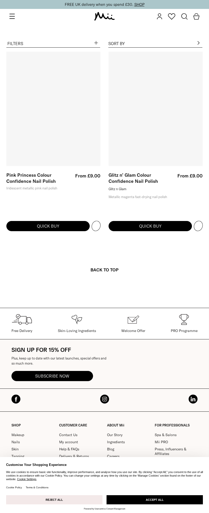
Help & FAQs (69, 449)
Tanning (17, 456)
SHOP (139, 4)
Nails (15, 442)
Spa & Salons (166, 435)
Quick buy (48, 226)
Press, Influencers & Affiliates (170, 451)
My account (68, 442)
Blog (110, 449)
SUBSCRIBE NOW (52, 376)
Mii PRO (161, 442)
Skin (15, 449)
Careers (113, 456)
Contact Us (68, 435)
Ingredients (116, 442)
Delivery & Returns (74, 456)
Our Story (115, 435)
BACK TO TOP (104, 269)
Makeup (17, 435)
